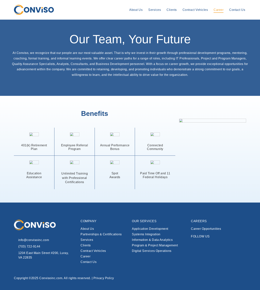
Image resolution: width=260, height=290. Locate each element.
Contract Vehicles (195, 9)
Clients (172, 9)
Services (154, 9)
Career (218, 9)
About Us (136, 9)
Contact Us (237, 9)
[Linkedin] (194, 245)
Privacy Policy (103, 278)
